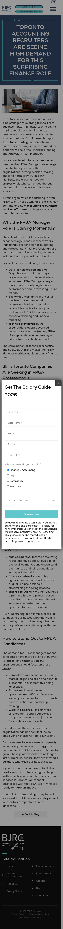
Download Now (31, 514)
